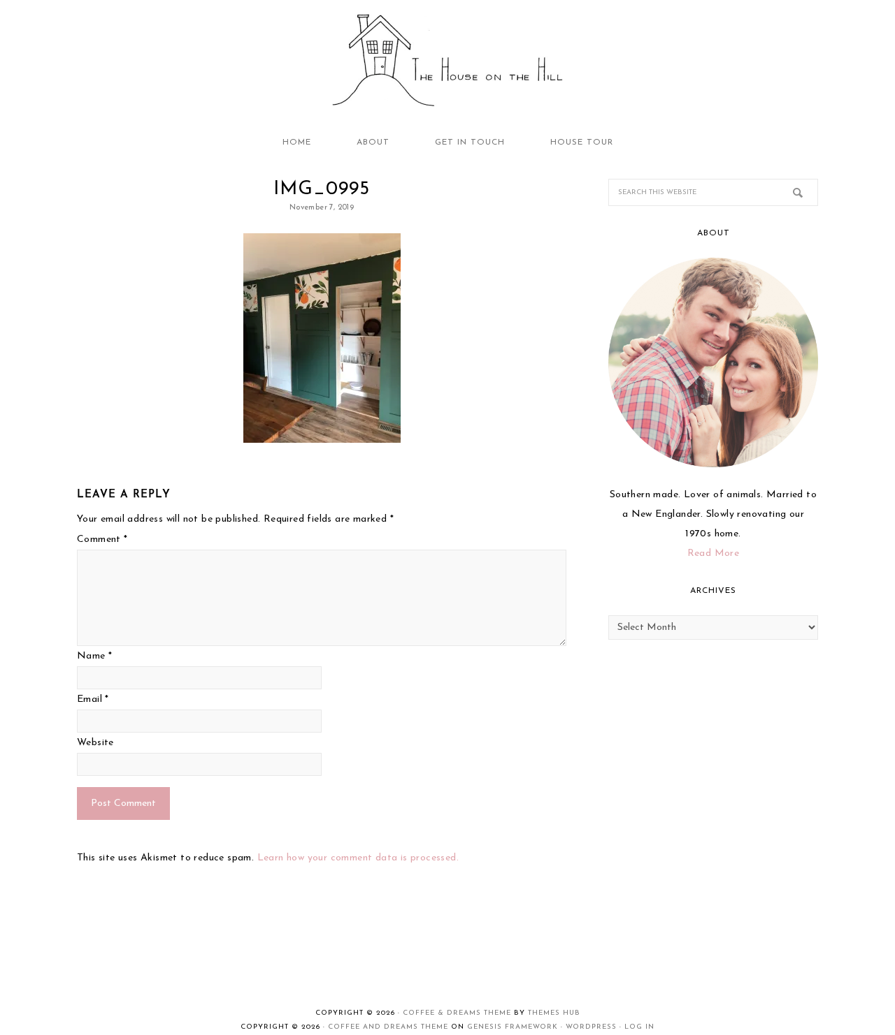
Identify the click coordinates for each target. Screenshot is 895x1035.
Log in (639, 1027)
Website (95, 742)
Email (93, 699)
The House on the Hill (447, 61)
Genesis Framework (512, 1027)
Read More (713, 553)
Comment (102, 539)
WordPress (591, 1027)
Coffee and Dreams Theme (388, 1027)
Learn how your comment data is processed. (358, 858)
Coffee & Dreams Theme (457, 1013)
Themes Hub (554, 1013)
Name (94, 656)
